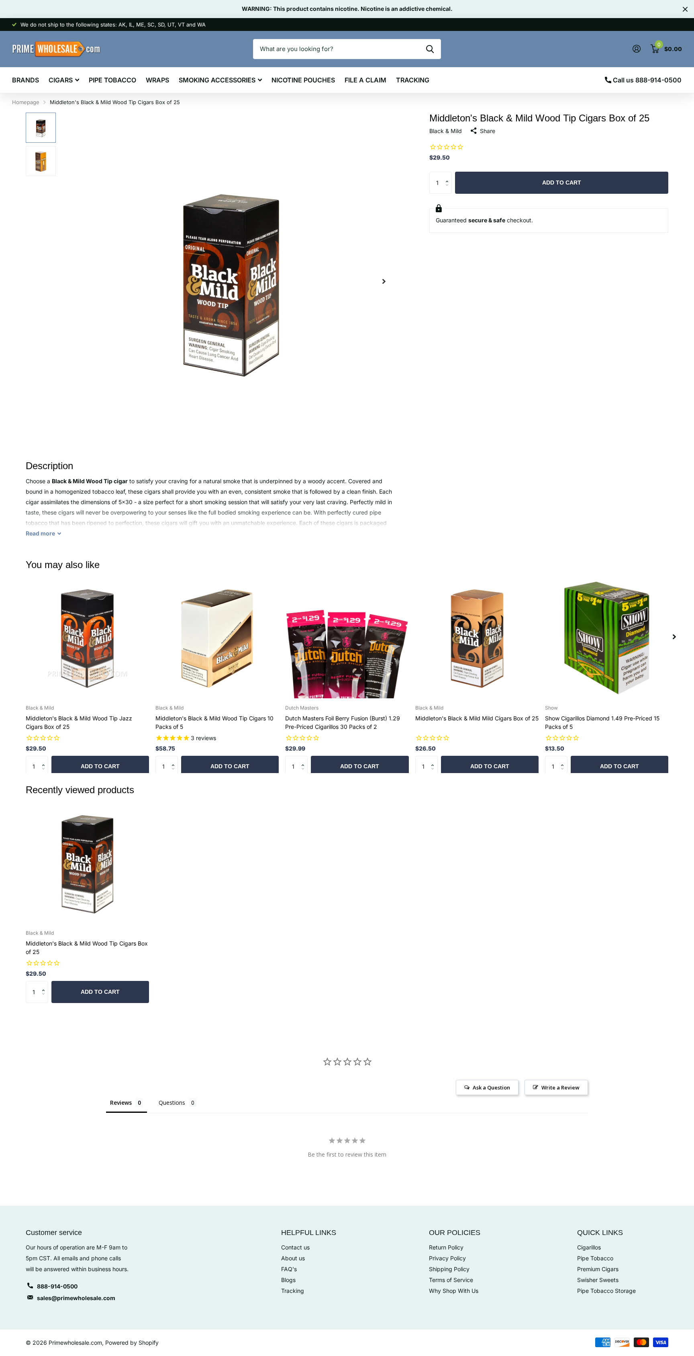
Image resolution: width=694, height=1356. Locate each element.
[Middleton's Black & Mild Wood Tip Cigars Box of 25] (87, 862)
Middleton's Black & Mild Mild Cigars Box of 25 (477, 718)
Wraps (157, 80)
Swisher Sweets (597, 1279)
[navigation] (41, 128)
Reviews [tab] (121, 1102)
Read (40, 533)
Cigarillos (589, 1247)
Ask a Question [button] (491, 1087)
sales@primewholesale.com (76, 1297)
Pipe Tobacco (112, 80)
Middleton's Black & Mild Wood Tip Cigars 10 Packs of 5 (214, 722)
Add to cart (561, 182)
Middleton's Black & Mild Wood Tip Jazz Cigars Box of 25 (79, 722)
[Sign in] (636, 49)
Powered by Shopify (132, 1342)
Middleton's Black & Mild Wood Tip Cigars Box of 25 (87, 947)
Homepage (25, 102)
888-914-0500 (57, 1286)
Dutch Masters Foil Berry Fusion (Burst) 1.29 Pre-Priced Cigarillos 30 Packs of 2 (342, 722)
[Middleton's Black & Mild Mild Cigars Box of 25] (477, 636)
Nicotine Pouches (303, 80)
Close (685, 9)
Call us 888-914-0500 (646, 80)
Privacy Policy (447, 1258)
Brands (25, 80)
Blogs (288, 1279)
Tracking (412, 80)
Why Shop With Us (453, 1290)
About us (293, 1258)
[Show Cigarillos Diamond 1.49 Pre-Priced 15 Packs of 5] (606, 636)
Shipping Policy (449, 1269)
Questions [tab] (172, 1102)
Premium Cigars (597, 1269)
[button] (384, 281)
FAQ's (289, 1269)
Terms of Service (451, 1279)
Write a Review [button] (560, 1087)
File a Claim (365, 80)
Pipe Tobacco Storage (606, 1290)
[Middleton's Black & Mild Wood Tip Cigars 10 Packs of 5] (217, 636)
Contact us (295, 1247)
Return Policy (446, 1247)
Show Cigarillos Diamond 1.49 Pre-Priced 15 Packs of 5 (602, 722)
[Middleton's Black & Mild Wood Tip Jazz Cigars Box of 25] (87, 636)
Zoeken (430, 49)
